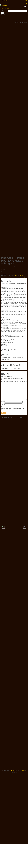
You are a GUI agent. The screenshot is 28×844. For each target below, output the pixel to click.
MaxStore (23, 770)
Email (2, 404)
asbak (21, 275)
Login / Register (4, 0)
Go (2, 13)
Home (9, 21)
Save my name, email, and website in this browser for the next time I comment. (13, 409)
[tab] (6, 277)
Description (6, 277)
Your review (4, 386)
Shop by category (5, 8)
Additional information (14, 277)
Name (3, 401)
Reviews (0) (22, 277)
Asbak (12, 21)
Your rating (4, 385)
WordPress (13, 770)
